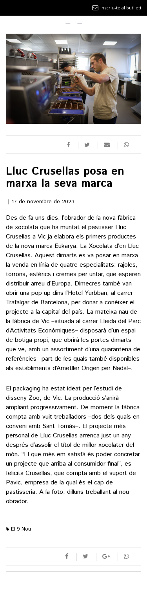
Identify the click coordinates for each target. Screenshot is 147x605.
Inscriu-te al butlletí (120, 8)
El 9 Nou (20, 529)
